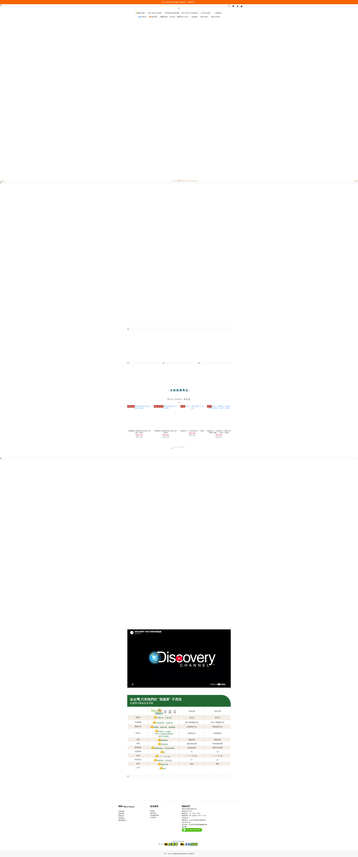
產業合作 (121, 816)
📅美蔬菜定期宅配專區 (172, 13)
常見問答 (153, 817)
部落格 (152, 811)
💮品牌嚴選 (217, 13)
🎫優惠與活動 (140, 13)
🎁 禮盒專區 (153, 17)
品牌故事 (121, 811)
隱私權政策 (122, 820)
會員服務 (194, 17)
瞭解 (178, 17)
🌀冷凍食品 (142, 17)
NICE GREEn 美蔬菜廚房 (189, 13)
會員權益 (121, 818)
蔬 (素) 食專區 (205, 13)
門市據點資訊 (154, 815)
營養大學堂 (204, 17)
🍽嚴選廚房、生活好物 (167, 17)
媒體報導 (121, 813)
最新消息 (153, 813)
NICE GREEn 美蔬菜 (154, 13)
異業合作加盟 (215, 17)
